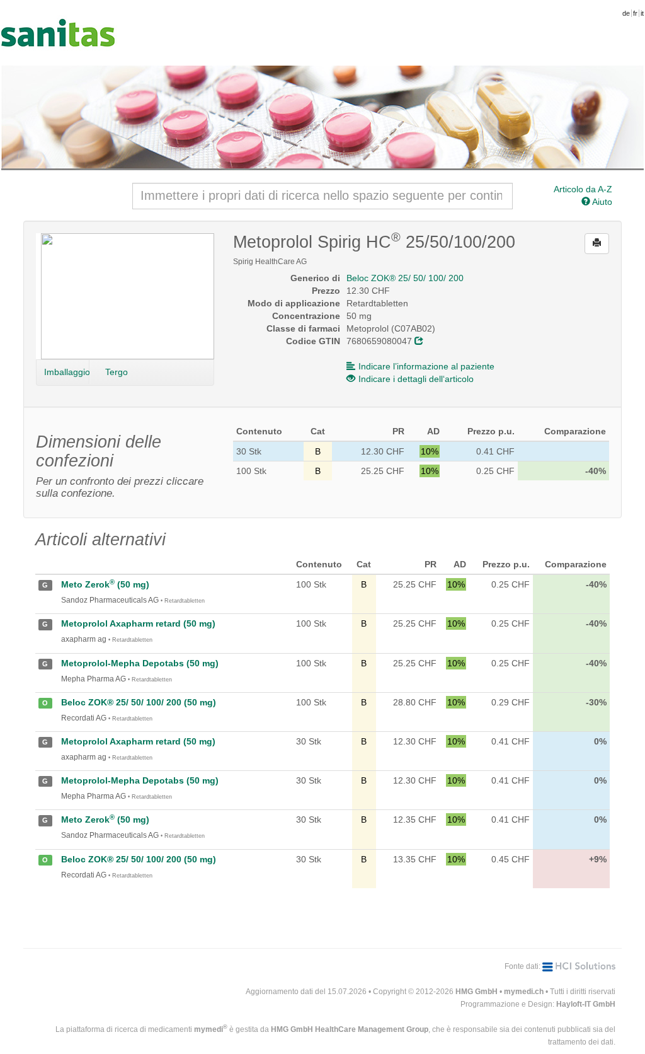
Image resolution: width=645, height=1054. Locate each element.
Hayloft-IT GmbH (585, 1004)
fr (635, 13)
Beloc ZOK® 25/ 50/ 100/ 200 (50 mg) (138, 702)
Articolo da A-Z (583, 189)
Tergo (116, 372)
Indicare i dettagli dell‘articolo (416, 379)
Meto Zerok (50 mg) (105, 584)
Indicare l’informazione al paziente (426, 366)
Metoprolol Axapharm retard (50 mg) (138, 623)
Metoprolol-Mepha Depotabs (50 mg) (140, 663)
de (626, 13)
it (642, 13)
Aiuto (601, 202)
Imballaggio (66, 372)
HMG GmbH (476, 991)
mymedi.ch (524, 991)
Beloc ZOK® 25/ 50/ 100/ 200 (405, 278)
